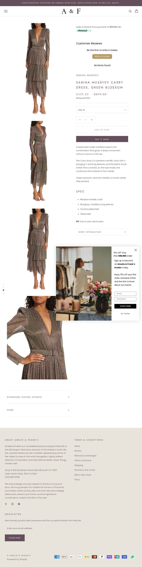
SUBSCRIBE (125, 306)
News (77, 446)
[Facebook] (6, 504)
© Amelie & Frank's (19, 555)
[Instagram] (12, 504)
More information (89, 232)
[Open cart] (136, 11)
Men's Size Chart (82, 474)
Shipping (78, 465)
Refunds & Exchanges (85, 455)
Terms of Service (82, 460)
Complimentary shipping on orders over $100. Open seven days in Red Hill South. (71, 3)
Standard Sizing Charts (24, 397)
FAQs (10, 410)
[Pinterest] (19, 504)
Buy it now (102, 139)
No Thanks (125, 313)
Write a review (102, 56)
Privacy (78, 450)
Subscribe (15, 538)
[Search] (130, 11)
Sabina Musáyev (87, 75)
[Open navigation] (5, 11)
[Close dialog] (135, 250)
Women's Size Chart (84, 469)
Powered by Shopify (17, 559)
